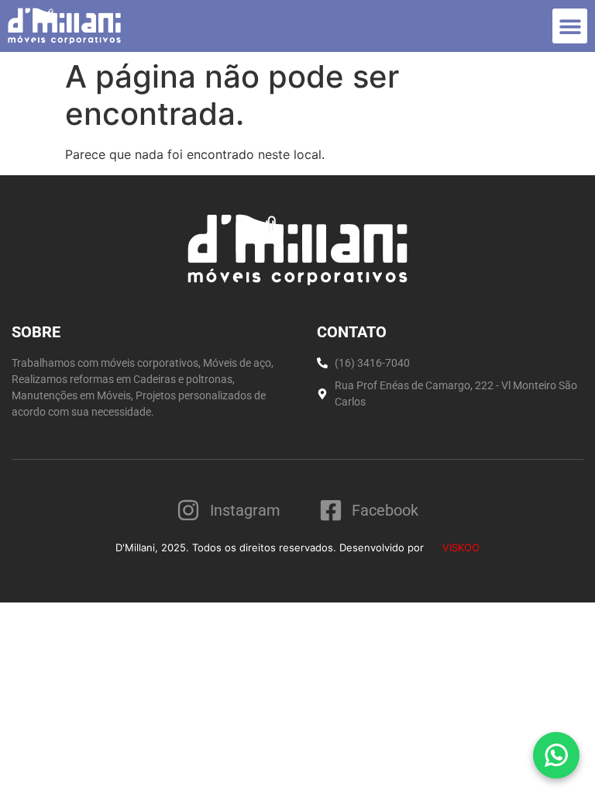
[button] (569, 26)
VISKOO (459, 547)
